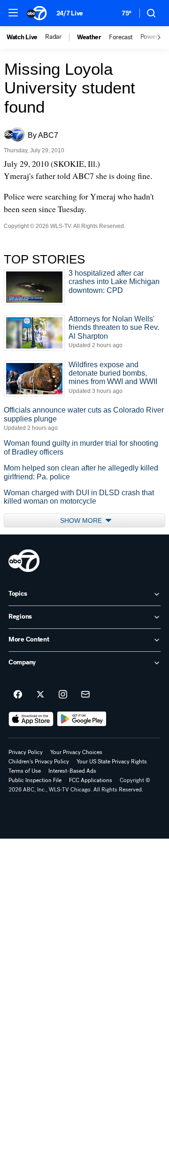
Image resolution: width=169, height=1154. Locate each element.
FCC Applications (90, 780)
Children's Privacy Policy (38, 761)
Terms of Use (24, 771)
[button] (13, 12)
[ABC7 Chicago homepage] (37, 13)
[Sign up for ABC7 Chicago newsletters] (85, 694)
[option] (26, 37)
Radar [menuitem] (53, 37)
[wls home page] (23, 560)
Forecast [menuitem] (121, 37)
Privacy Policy (25, 752)
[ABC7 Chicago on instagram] (63, 694)
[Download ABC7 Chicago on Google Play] (82, 719)
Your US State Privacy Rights (112, 761)
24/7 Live (69, 13)
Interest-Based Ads (72, 771)
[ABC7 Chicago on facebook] (17, 694)
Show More (82, 520)
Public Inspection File (34, 780)
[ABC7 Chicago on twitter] (40, 694)
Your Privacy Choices (76, 752)
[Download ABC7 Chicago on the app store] (31, 719)
